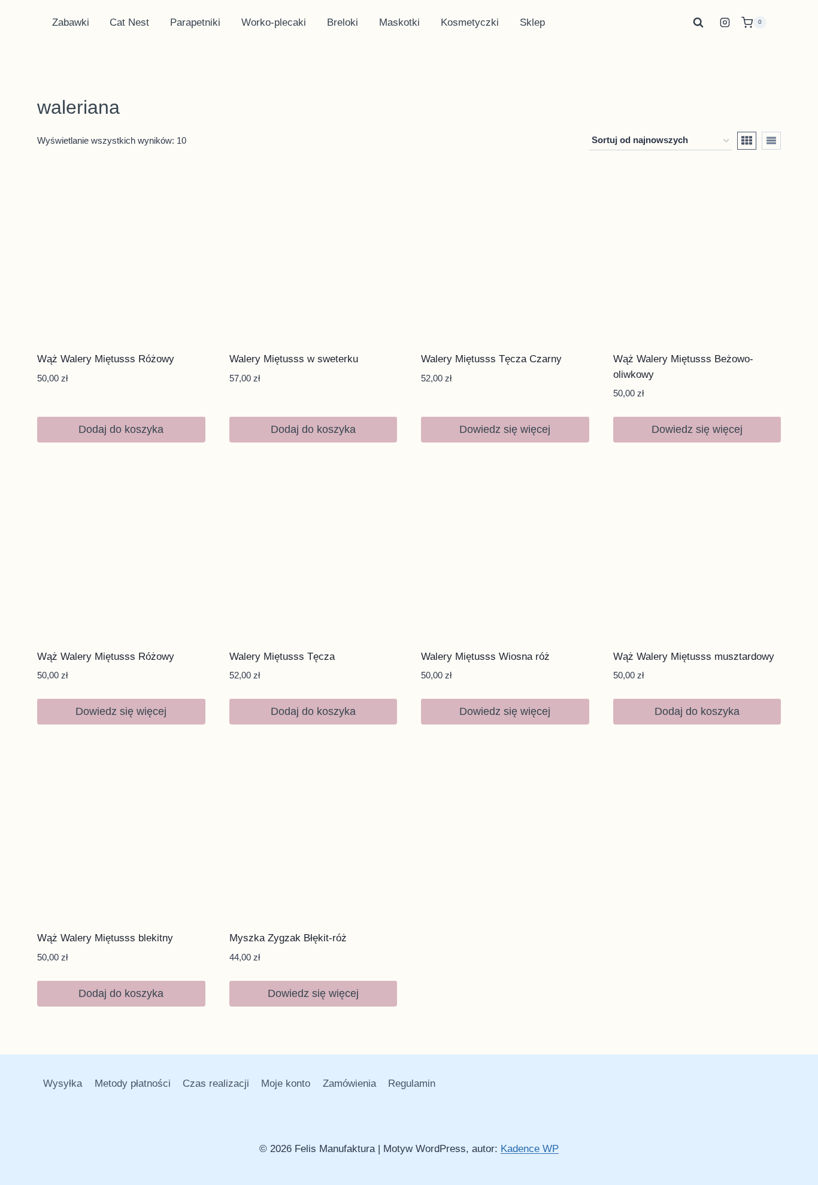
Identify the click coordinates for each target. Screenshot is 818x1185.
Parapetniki (195, 22)
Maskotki (399, 22)
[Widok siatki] (746, 141)
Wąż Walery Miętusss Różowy (105, 359)
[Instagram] (725, 23)
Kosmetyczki (470, 22)
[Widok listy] (771, 141)
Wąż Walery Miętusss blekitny (105, 938)
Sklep (532, 22)
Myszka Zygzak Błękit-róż (288, 938)
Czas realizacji (216, 1083)
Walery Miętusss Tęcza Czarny (491, 359)
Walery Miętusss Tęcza (282, 656)
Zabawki (70, 22)
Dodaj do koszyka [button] (120, 429)
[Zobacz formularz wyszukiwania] (698, 23)
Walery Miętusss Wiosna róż (485, 656)
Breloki (342, 22)
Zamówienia (349, 1083)
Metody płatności (133, 1083)
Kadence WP (530, 1148)
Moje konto (285, 1083)
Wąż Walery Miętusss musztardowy (693, 656)
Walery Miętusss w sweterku (293, 359)
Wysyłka (62, 1083)
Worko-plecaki (273, 22)
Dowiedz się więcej (504, 429)
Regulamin (411, 1083)
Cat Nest (129, 22)
